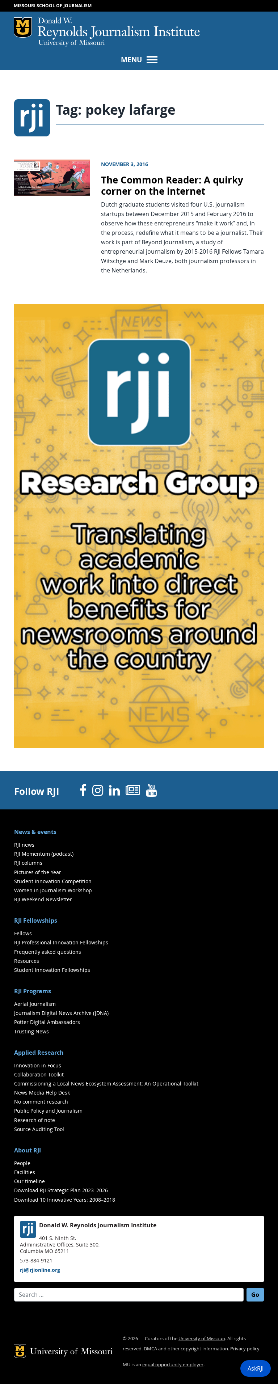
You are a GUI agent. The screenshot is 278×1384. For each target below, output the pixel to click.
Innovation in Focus (37, 1065)
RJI (119, 28)
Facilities (24, 1172)
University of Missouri (71, 43)
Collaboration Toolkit (39, 1074)
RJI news (24, 844)
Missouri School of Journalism (53, 6)
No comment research (41, 1101)
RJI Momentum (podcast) (43, 853)
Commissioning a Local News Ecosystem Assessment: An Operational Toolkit (106, 1083)
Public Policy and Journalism (48, 1110)
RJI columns (28, 862)
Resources (26, 960)
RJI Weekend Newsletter (43, 899)
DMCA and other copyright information (186, 1349)
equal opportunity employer (172, 1365)
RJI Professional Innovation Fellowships (61, 942)
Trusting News (31, 1031)
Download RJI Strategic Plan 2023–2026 (61, 1190)
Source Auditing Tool (39, 1129)
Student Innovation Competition (53, 881)
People (22, 1163)
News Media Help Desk (42, 1092)
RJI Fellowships (35, 920)
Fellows (23, 933)
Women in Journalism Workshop (53, 890)
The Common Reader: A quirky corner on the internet (172, 186)
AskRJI (256, 1368)
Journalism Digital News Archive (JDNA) (61, 1013)
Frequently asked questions (47, 951)
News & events (35, 832)
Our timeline (29, 1181)
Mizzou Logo (23, 27)
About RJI (27, 1150)
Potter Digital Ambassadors (47, 1022)
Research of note (34, 1120)
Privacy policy (245, 1349)
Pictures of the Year (37, 872)
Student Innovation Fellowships (52, 969)
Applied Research (39, 1053)
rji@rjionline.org (40, 1269)
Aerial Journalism (35, 1003)
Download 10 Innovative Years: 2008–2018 (64, 1199)
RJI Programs (32, 991)
